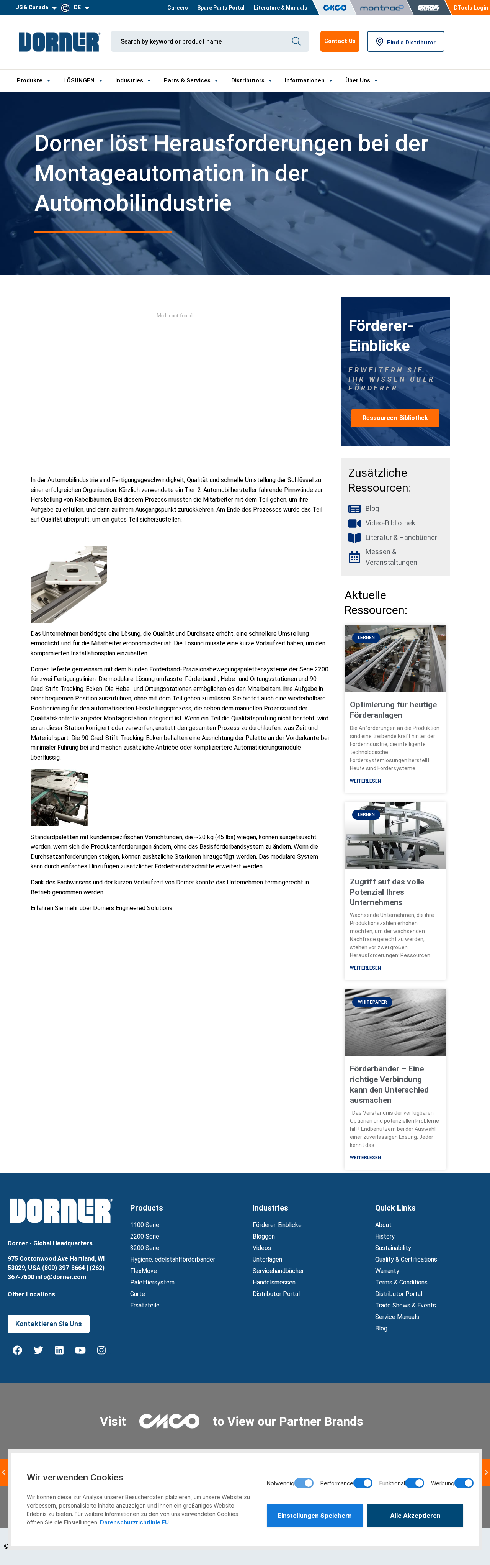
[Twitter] (38, 1350)
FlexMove (143, 1271)
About (383, 1225)
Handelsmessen (274, 1282)
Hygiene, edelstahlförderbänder (172, 1259)
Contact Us (340, 41)
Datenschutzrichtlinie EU (134, 1522)
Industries (129, 80)
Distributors (248, 80)
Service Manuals (397, 1317)
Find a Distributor (411, 42)
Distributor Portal (276, 1294)
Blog (381, 1328)
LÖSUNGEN (79, 80)
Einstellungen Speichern (315, 1515)
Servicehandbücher (278, 1271)
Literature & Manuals (280, 8)
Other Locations (31, 1294)
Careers (177, 8)
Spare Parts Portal (221, 8)
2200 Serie (144, 1236)
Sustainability (393, 1248)
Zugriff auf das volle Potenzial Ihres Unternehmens (387, 892)
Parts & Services (187, 80)
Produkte (29, 80)
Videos (262, 1248)
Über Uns (357, 80)
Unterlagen (267, 1259)
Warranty (387, 1271)
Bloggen (264, 1236)
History (385, 1236)
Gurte (137, 1294)
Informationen (305, 80)
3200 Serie (144, 1248)
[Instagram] (101, 1350)
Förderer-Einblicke (277, 1225)
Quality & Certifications (406, 1259)
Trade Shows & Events (405, 1305)
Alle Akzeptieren (415, 1515)
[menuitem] (178, 7)
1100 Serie (144, 1225)
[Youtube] (80, 1350)
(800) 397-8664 (63, 1267)
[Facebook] (17, 1350)
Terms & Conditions (401, 1282)
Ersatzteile (145, 1305)
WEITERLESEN (365, 781)
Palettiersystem (152, 1282)
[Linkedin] (59, 1350)
